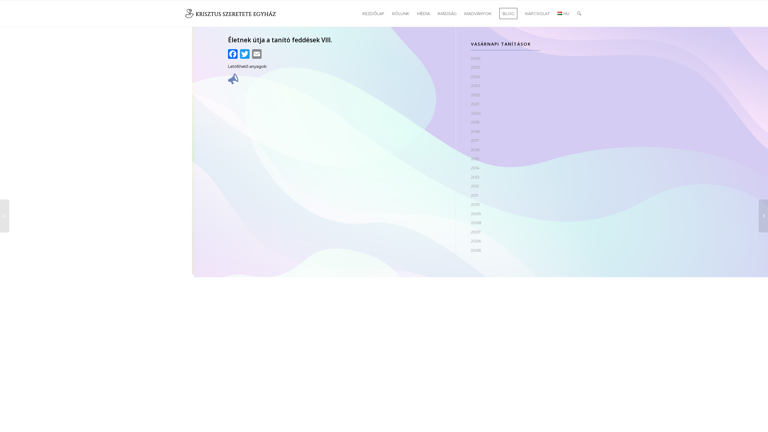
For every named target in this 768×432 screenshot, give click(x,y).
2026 (475, 58)
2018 (475, 131)
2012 (475, 186)
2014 (475, 167)
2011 (474, 195)
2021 (475, 103)
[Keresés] (579, 13)
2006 (476, 240)
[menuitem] (373, 13)
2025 (475, 67)
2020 (476, 113)
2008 (476, 222)
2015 (475, 158)
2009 (476, 213)
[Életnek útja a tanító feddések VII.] (4, 216)
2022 (475, 94)
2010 (475, 204)
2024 (475, 76)
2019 (475, 122)
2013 (475, 177)
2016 (475, 149)
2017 (475, 140)
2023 (475, 85)
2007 (476, 232)
